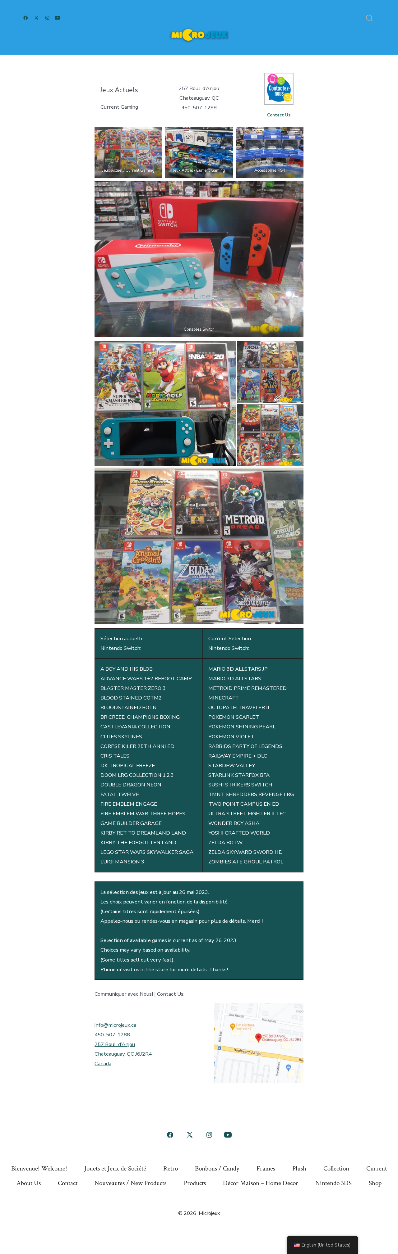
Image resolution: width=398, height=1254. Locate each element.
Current (376, 1168)
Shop (375, 1183)
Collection (336, 1168)
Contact (67, 1183)
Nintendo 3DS (333, 1183)
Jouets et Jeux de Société (115, 1168)
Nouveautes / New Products (130, 1183)
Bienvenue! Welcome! (39, 1168)
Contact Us (278, 115)
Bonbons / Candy (217, 1168)
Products (195, 1183)
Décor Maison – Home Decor (260, 1183)
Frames (266, 1168)
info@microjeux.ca (115, 1025)
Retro (170, 1168)
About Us (28, 1183)
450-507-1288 (112, 1034)
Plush (299, 1168)
